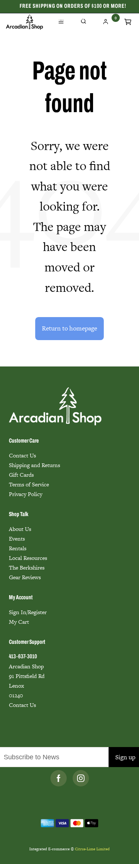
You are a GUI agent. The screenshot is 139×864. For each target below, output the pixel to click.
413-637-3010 (23, 657)
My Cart (19, 622)
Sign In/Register (28, 612)
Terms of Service (29, 484)
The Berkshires (26, 567)
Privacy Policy (25, 494)
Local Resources (28, 558)
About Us (20, 529)
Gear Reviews (25, 577)
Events (17, 538)
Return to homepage (69, 328)
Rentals (17, 548)
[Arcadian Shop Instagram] (81, 778)
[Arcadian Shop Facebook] (58, 778)
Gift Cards (21, 475)
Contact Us (22, 455)
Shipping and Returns (34, 465)
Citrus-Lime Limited (92, 849)
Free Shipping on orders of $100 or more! (73, 6)
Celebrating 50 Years (73, 19)
